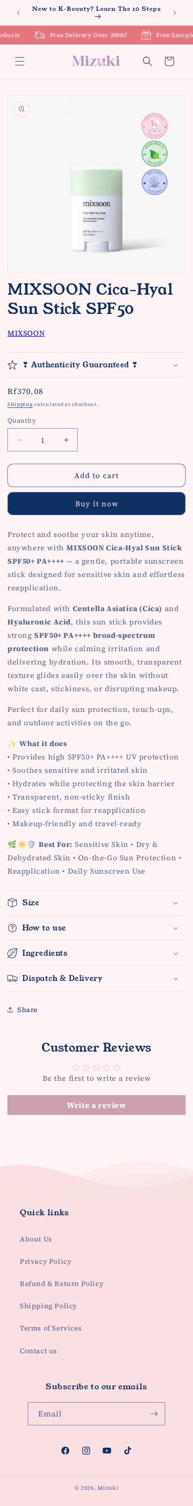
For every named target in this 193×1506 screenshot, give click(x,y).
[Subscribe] (154, 1413)
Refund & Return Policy (61, 1283)
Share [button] (27, 1010)
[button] (20, 61)
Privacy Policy (45, 1261)
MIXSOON (26, 333)
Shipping (20, 404)
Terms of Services (51, 1328)
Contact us (38, 1351)
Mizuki (107, 1488)
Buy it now (96, 503)
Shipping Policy (48, 1306)
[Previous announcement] (18, 13)
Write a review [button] (96, 1105)
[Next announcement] (175, 13)
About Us (36, 1239)
